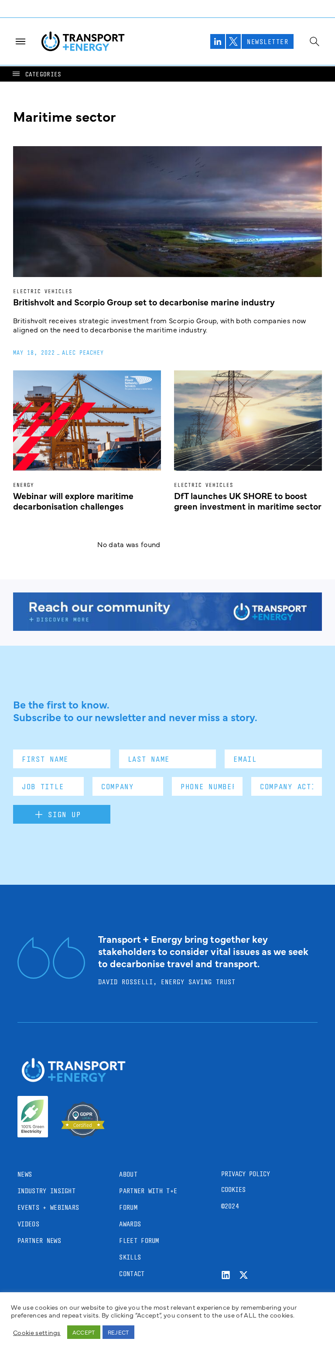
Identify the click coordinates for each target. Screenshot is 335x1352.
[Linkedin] (225, 1275)
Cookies (233, 1189)
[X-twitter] (243, 1275)
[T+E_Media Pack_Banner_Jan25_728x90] (167, 628)
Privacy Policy (245, 1174)
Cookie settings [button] (37, 1332)
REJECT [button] (118, 1332)
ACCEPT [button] (83, 1332)
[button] (36, 74)
